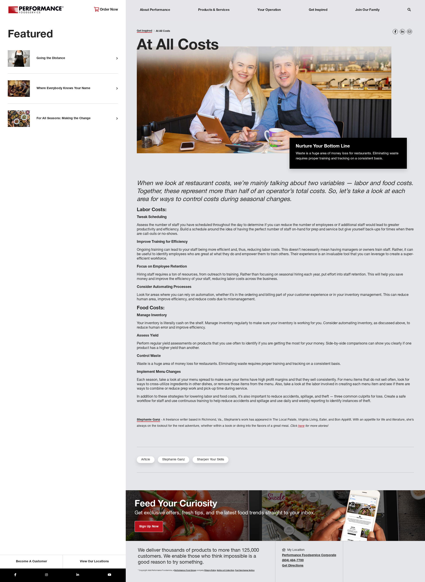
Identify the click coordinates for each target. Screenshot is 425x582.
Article (145, 459)
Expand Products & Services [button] (214, 18)
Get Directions (292, 565)
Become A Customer (31, 561)
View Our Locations (94, 561)
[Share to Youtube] (109, 575)
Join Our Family (367, 10)
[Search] (409, 10)
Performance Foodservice (47, 10)
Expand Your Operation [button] (269, 18)
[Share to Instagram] (46, 575)
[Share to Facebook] (15, 575)
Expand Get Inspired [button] (318, 18)
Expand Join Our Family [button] (367, 18)
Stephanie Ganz (173, 459)
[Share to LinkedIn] (77, 575)
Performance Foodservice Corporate (309, 555)
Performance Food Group (185, 570)
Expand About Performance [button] (155, 18)
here (301, 426)
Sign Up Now (148, 526)
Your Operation (269, 10)
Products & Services (213, 10)
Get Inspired (318, 10)
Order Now (108, 10)
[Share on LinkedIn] (402, 31)
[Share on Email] (409, 31)
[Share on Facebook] (395, 31)
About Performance (155, 10)
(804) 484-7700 (293, 560)
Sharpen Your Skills (210, 459)
